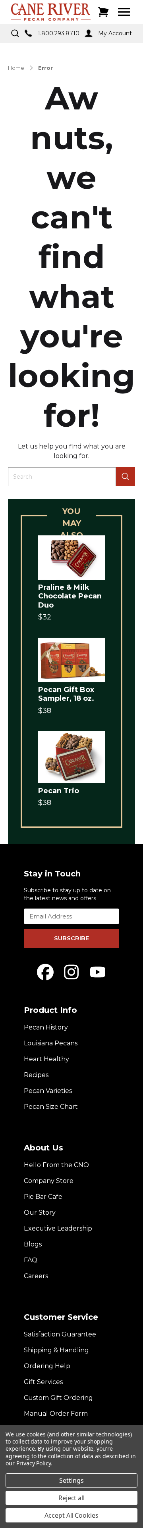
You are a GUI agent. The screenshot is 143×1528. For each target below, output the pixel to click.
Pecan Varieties (48, 1091)
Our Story (40, 1212)
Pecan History (46, 1027)
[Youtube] (97, 972)
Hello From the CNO (56, 1165)
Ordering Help (47, 1366)
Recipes (36, 1075)
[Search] (125, 476)
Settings (71, 1480)
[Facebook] (45, 972)
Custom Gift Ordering (58, 1397)
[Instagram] (71, 972)
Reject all (71, 1497)
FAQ (30, 1260)
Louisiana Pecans (50, 1043)
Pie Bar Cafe (43, 1196)
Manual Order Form (56, 1413)
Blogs (33, 1244)
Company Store (48, 1181)
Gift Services (43, 1382)
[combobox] (62, 476)
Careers (36, 1276)
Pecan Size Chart (51, 1106)
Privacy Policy (33, 1463)
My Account (115, 33)
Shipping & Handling (56, 1350)
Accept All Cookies (71, 1515)
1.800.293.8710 (58, 33)
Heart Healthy (46, 1059)
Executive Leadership (58, 1228)
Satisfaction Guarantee (60, 1334)
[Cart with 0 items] (103, 12)
